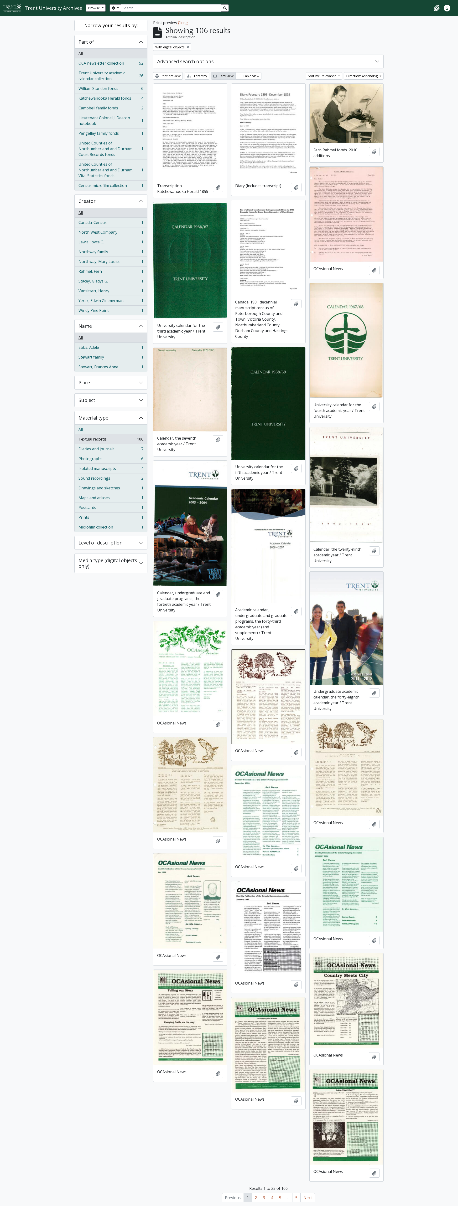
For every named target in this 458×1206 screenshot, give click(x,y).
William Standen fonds (110, 89)
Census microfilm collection (110, 186)
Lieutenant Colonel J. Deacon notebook (110, 120)
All (80, 53)
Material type (93, 418)
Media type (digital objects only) (107, 563)
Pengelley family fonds (110, 134)
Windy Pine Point (110, 311)
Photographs (110, 460)
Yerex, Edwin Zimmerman (110, 302)
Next (307, 1197)
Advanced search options (185, 61)
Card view (226, 76)
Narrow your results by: (111, 25)
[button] (436, 8)
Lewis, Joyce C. (110, 243)
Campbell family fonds (110, 109)
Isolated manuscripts (110, 469)
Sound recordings (110, 479)
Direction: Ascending (362, 76)
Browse (94, 8)
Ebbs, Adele (110, 348)
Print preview (170, 76)
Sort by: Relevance (322, 76)
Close (183, 22)
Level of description (100, 542)
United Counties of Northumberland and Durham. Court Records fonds (110, 148)
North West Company (110, 233)
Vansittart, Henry (110, 292)
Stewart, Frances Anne (110, 368)
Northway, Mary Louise (110, 263)
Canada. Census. (110, 223)
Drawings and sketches (110, 489)
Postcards (110, 509)
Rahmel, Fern (110, 272)
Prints (110, 518)
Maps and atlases (110, 499)
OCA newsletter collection (110, 64)
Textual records (110, 440)
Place (84, 382)
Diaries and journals (110, 450)
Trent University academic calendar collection (110, 75)
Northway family (110, 253)
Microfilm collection (110, 528)
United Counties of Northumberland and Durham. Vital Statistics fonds (110, 170)
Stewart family (110, 358)
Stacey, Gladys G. (110, 282)
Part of (86, 42)
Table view (250, 76)
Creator (87, 201)
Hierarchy (199, 76)
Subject (86, 400)
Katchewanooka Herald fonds (110, 99)
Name (85, 326)
